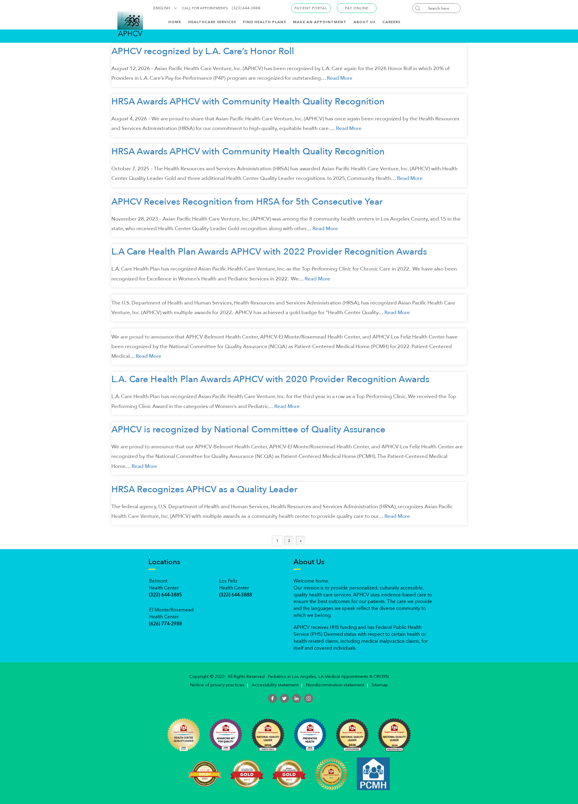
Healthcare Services (212, 22)
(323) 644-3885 (165, 595)
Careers (391, 22)
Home (174, 22)
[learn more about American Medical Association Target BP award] (204, 773)
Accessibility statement (275, 685)
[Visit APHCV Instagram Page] (308, 698)
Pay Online (356, 8)
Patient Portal (310, 8)
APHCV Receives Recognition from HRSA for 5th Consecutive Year (247, 202)
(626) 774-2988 (165, 624)
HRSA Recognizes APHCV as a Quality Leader (204, 489)
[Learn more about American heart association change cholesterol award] (246, 773)
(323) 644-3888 (246, 8)
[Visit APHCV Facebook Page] (272, 698)
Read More (340, 78)
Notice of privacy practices (217, 685)
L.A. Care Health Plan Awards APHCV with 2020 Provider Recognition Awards (270, 379)
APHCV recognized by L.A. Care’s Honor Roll (202, 51)
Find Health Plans (264, 22)
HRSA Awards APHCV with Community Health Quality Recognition (247, 101)
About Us (364, 22)
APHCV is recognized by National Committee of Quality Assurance (248, 429)
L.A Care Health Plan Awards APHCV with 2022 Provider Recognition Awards (269, 252)
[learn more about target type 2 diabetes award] (289, 773)
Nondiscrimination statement (335, 685)
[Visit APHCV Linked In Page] (296, 698)
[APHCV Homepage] (130, 23)
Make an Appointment (319, 22)
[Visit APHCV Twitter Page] (284, 698)
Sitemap (379, 685)
